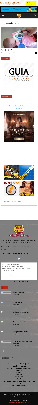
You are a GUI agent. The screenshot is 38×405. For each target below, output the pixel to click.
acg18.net (19, 108)
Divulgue (30, 395)
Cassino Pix (19, 377)
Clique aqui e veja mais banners (19, 281)
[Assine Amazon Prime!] (19, 9)
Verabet (19, 375)
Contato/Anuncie (19, 397)
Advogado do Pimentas (20, 332)
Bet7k (19, 379)
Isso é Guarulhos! (19, 292)
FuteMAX (19, 372)
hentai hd (19, 370)
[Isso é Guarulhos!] (6, 295)
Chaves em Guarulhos (20, 322)
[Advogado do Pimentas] (6, 334)
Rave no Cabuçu (18, 302)
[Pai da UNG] (19, 37)
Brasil (5, 395)
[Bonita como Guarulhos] (6, 314)
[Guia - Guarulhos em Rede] (19, 88)
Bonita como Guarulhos (21, 312)
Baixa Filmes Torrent (19, 385)
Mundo (11, 395)
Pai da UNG (6, 50)
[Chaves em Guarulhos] (6, 324)
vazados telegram (19, 366)
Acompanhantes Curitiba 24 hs (19, 106)
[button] (35, 15)
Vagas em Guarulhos (12, 201)
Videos (24, 395)
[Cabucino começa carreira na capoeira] (6, 344)
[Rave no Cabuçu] (6, 304)
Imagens (17, 395)
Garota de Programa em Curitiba (19, 368)
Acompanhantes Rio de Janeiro (19, 364)
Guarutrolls (4, 53)
